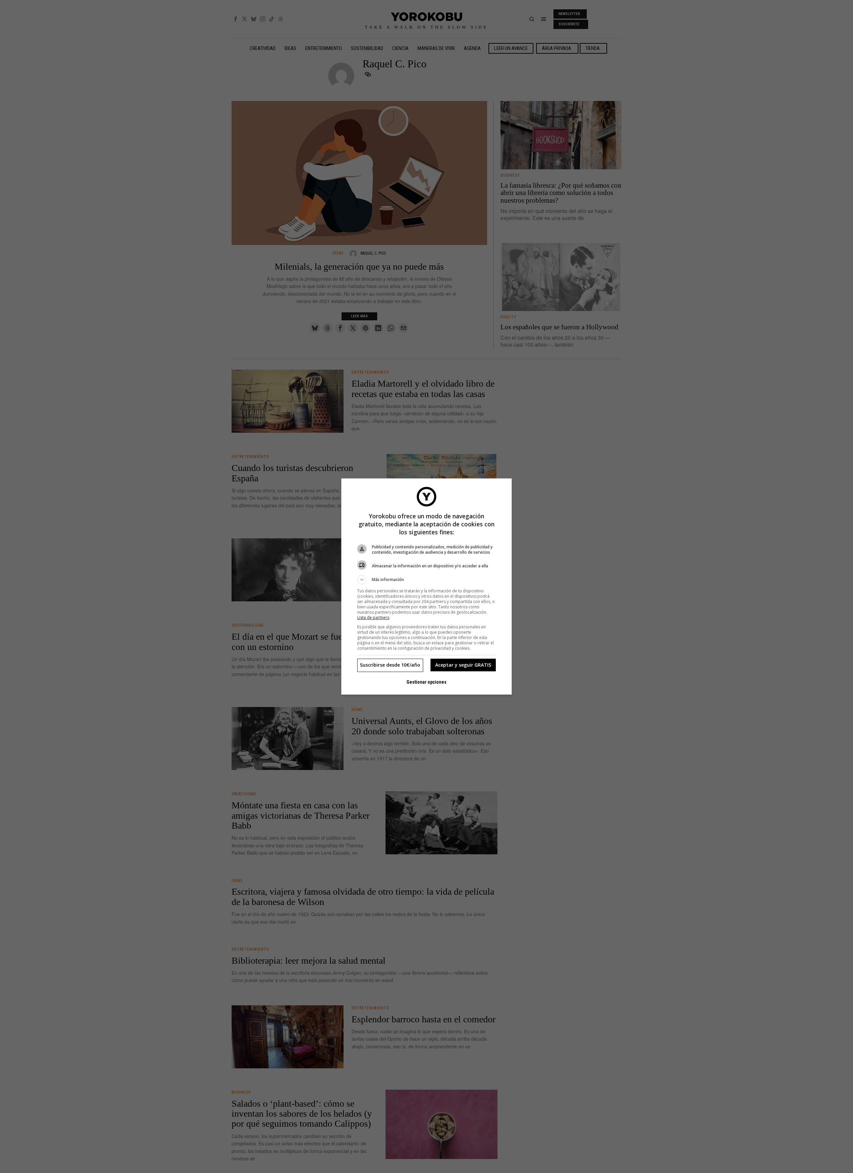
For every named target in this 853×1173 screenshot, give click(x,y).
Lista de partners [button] (373, 617)
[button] (426, 579)
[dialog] (426, 586)
